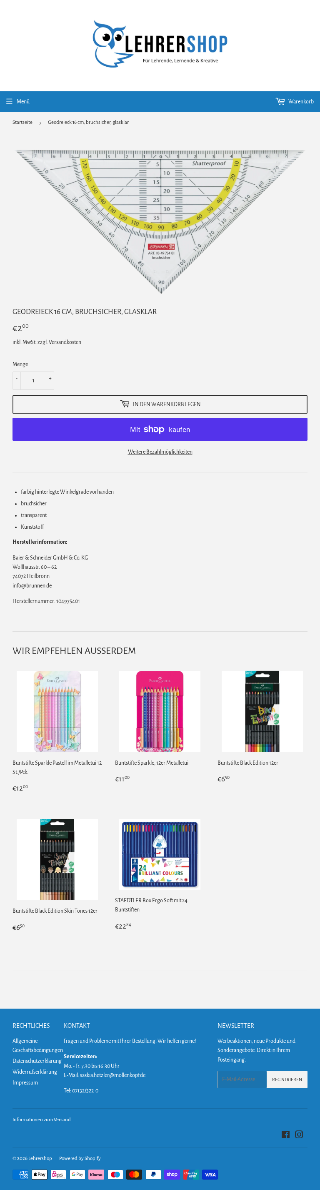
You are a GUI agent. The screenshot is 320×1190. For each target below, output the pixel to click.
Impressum (25, 1083)
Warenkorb (301, 102)
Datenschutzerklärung (37, 1061)
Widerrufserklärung (34, 1072)
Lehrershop (40, 1158)
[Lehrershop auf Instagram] (299, 1136)
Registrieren (287, 1079)
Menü (23, 102)
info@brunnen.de (32, 586)
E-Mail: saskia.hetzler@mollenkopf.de (104, 1075)
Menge (20, 364)
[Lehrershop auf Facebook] (285, 1136)
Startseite (22, 122)
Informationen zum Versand (41, 1119)
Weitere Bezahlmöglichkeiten (160, 452)
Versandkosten (65, 342)
